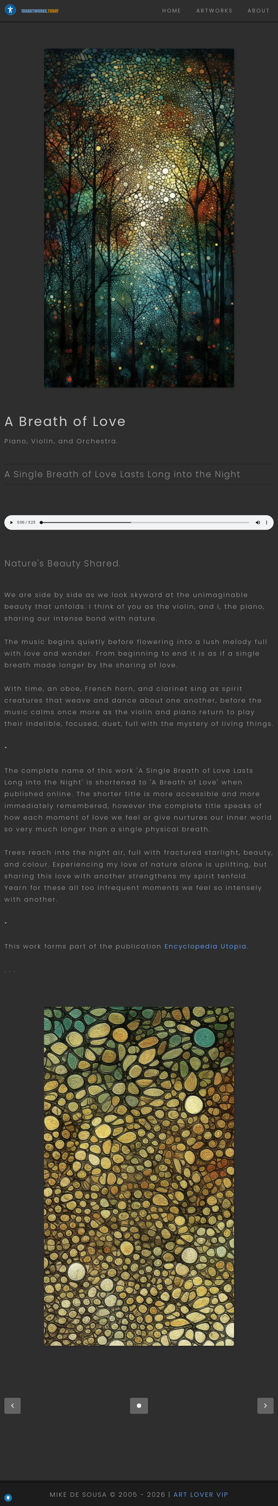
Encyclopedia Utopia (206, 946)
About (259, 10)
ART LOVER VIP (201, 1494)
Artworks (214, 10)
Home (171, 10)
